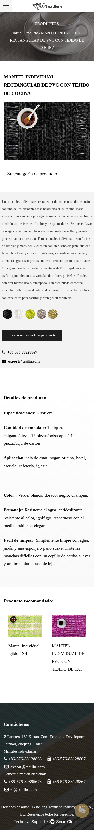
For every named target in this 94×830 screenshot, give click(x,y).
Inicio (17, 33)
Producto (31, 33)
